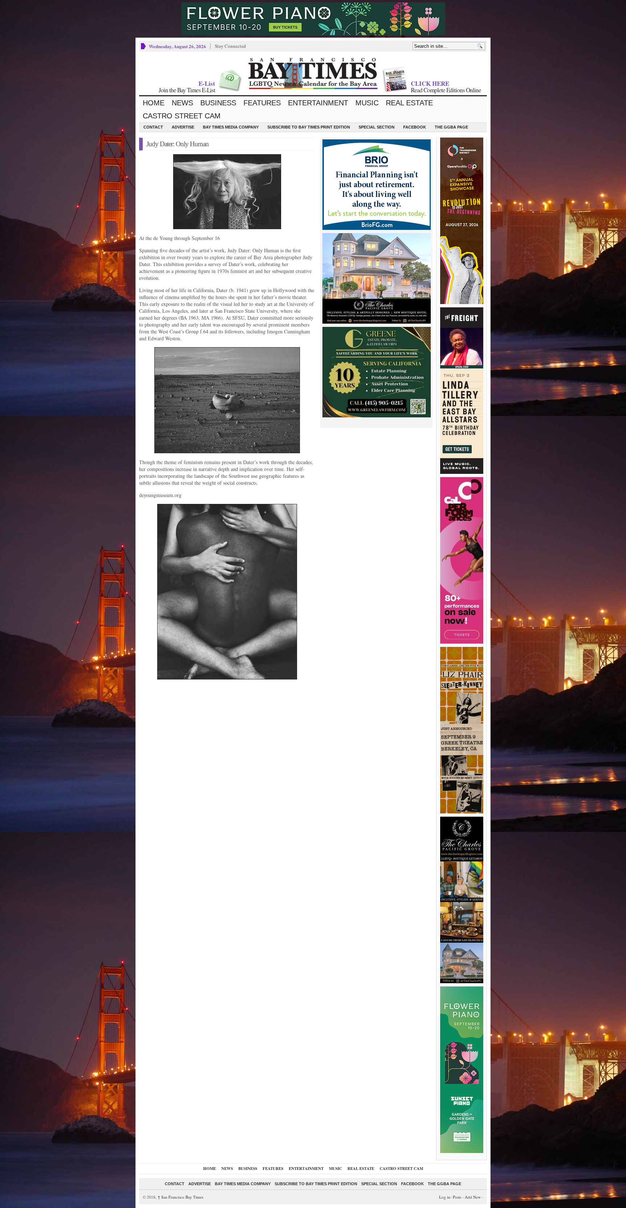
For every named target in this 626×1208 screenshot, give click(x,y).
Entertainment (318, 103)
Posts (457, 1197)
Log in (444, 1197)
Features (262, 103)
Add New (473, 1197)
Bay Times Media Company (231, 127)
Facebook (414, 127)
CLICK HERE (430, 83)
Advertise (183, 127)
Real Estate (409, 103)
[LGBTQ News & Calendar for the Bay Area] (313, 73)
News (182, 103)
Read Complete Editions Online (446, 90)
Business (218, 103)
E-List (207, 83)
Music (367, 103)
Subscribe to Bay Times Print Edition (308, 127)
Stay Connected (230, 46)
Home (153, 103)
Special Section (377, 127)
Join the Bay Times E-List (187, 90)
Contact (153, 127)
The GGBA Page (451, 127)
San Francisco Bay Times (180, 1197)
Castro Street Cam (182, 116)
